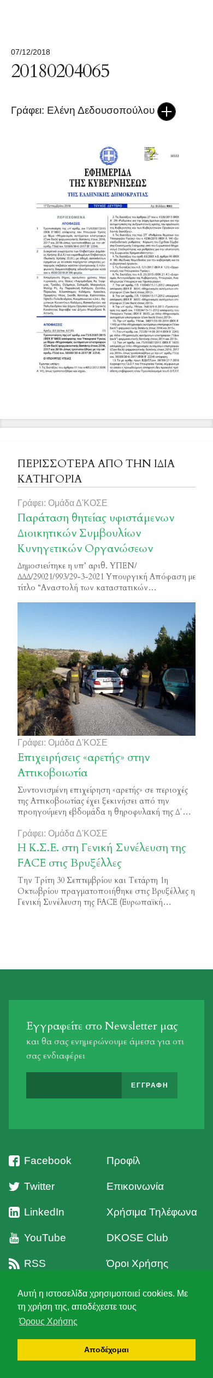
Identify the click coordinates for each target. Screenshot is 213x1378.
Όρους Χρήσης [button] (48, 1321)
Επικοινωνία (135, 1186)
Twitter (39, 1186)
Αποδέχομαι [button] (106, 1349)
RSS (35, 1263)
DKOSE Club (137, 1237)
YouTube (45, 1237)
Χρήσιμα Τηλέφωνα (151, 1212)
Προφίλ (123, 1160)
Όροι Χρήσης (137, 1263)
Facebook (48, 1160)
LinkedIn (44, 1212)
